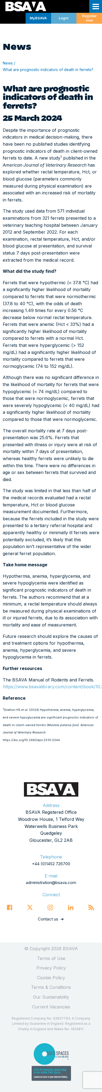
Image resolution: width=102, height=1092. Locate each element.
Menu (95, 6)
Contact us (48, 919)
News (8, 63)
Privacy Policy (51, 968)
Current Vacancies (51, 1007)
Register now (89, 18)
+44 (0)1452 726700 (51, 863)
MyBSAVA (38, 18)
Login (64, 18)
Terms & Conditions (51, 987)
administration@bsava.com (51, 882)
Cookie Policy (51, 977)
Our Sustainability (51, 997)
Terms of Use (51, 958)
